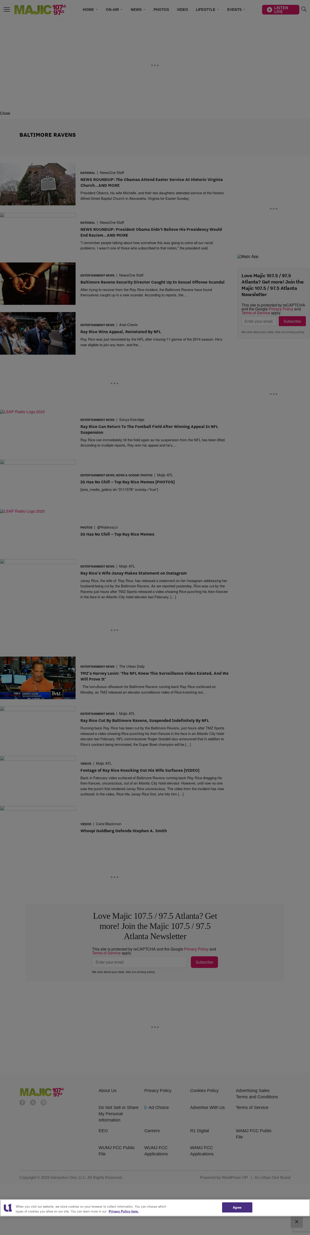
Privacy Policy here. (124, 1211)
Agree (237, 1207)
